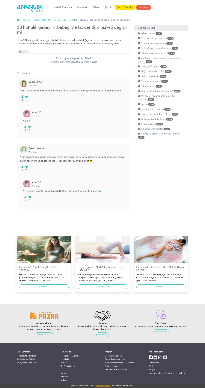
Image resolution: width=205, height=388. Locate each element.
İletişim (152, 369)
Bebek (96, 7)
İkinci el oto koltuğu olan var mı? (159, 91)
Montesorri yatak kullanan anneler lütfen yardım (160, 59)
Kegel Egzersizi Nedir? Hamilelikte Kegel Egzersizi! (101, 268)
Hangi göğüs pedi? (153, 66)
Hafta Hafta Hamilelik (26, 355)
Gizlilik (152, 366)
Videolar (64, 380)
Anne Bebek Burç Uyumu (116, 369)
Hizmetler (144, 7)
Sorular (64, 373)
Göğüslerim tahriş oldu (155, 71)
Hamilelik (82, 7)
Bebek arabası (150, 33)
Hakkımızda (154, 362)
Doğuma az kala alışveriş (156, 43)
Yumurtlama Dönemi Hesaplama (119, 362)
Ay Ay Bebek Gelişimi (26, 359)
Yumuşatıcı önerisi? (153, 81)
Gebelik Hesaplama (113, 355)
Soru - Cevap (161, 331)
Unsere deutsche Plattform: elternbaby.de (167, 373)
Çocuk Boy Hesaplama (115, 359)
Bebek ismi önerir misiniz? (157, 53)
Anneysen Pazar (44, 334)
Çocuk (108, 7)
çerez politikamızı (103, 385)
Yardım (147, 104)
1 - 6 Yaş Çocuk (68, 366)
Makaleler (65, 376)
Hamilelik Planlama (62, 7)
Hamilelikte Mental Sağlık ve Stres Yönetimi (39, 268)
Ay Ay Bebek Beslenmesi (28, 362)
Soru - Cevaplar (125, 7)
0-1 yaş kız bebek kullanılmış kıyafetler (159, 135)
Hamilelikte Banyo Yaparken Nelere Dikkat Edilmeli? (160, 268)
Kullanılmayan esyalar (154, 128)
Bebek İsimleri (111, 366)
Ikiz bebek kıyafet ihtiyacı (156, 119)
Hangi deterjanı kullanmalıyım (158, 114)
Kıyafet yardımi (151, 123)
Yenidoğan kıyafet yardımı (156, 38)
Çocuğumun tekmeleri (155, 109)
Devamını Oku (44, 286)
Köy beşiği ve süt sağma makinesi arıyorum (156, 97)
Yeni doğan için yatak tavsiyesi (158, 48)
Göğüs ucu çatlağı (152, 76)
